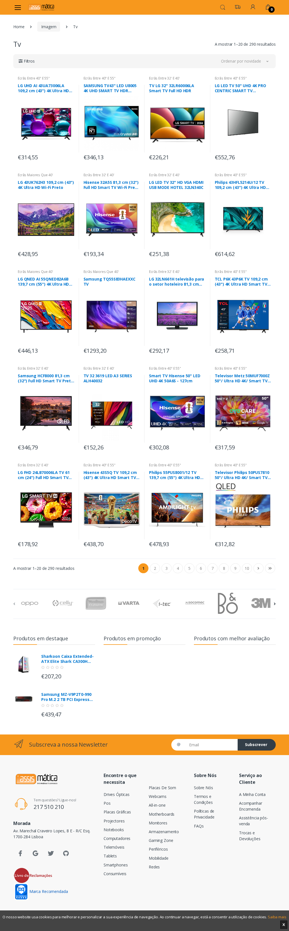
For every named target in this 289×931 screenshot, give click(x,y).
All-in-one (157, 805)
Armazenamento (164, 831)
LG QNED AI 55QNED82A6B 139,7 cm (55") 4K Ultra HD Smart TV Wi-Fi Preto (43, 282)
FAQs (198, 826)
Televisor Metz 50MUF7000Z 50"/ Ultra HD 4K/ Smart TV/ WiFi (242, 378)
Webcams (158, 796)
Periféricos (158, 849)
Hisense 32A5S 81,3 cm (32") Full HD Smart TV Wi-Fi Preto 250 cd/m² (111, 185)
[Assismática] (41, 7)
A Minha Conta (252, 794)
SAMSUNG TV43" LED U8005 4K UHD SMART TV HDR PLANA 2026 (110, 88)
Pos (107, 803)
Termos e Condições (203, 799)
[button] (223, 7)
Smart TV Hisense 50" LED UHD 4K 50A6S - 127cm (174, 378)
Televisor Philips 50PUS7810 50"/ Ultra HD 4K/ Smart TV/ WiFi (242, 475)
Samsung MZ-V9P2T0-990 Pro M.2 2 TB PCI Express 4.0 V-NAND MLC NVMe (66, 697)
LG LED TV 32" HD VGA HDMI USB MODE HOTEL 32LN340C (176, 185)
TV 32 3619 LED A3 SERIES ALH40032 (108, 378)
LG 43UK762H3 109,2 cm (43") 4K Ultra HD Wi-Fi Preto (46, 185)
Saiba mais (277, 916)
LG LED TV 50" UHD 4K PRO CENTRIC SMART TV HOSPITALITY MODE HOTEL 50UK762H (241, 88)
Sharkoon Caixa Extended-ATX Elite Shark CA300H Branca (67, 659)
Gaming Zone (161, 840)
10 (247, 568)
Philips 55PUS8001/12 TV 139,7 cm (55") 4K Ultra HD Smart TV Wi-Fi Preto (174, 475)
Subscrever (256, 744)
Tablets (110, 856)
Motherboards (161, 814)
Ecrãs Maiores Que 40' (35, 175)
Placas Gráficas (117, 812)
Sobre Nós (203, 787)
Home (18, 26)
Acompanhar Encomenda (250, 806)
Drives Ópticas (117, 794)
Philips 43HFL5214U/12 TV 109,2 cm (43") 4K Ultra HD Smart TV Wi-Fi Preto (240, 185)
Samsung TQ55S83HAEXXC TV (109, 282)
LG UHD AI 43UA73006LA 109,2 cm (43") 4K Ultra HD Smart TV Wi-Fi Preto (43, 88)
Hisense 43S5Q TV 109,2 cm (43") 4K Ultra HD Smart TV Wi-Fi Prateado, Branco (110, 475)
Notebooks (114, 829)
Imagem (48, 26)
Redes (154, 867)
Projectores (114, 821)
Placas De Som (162, 787)
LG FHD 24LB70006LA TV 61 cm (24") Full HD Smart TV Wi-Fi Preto (44, 475)
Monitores (158, 823)
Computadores (117, 838)
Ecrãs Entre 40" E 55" (34, 78)
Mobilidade (158, 858)
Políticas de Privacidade (204, 814)
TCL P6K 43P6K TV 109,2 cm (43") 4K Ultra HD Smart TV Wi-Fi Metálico (241, 282)
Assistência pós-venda (253, 820)
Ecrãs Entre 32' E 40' (164, 78)
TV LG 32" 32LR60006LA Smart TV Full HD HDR (171, 88)
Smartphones (116, 865)
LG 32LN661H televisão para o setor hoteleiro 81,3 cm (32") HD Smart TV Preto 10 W (176, 282)
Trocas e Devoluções (249, 835)
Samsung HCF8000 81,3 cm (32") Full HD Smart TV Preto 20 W (45, 378)
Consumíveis (115, 873)
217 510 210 (49, 807)
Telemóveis (114, 847)
